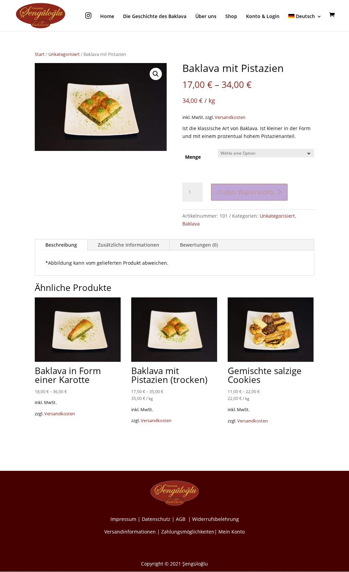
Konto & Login (262, 16)
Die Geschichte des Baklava (154, 16)
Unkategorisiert (64, 54)
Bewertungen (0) (199, 245)
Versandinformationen (130, 531)
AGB (181, 519)
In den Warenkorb (244, 192)
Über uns (205, 16)
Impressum (123, 519)
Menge (193, 157)
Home (107, 16)
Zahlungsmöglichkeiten (187, 531)
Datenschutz (156, 519)
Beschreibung (61, 245)
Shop (231, 16)
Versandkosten (230, 117)
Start (40, 54)
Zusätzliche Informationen (128, 245)
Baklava (191, 223)
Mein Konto (231, 531)
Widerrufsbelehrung (215, 519)
